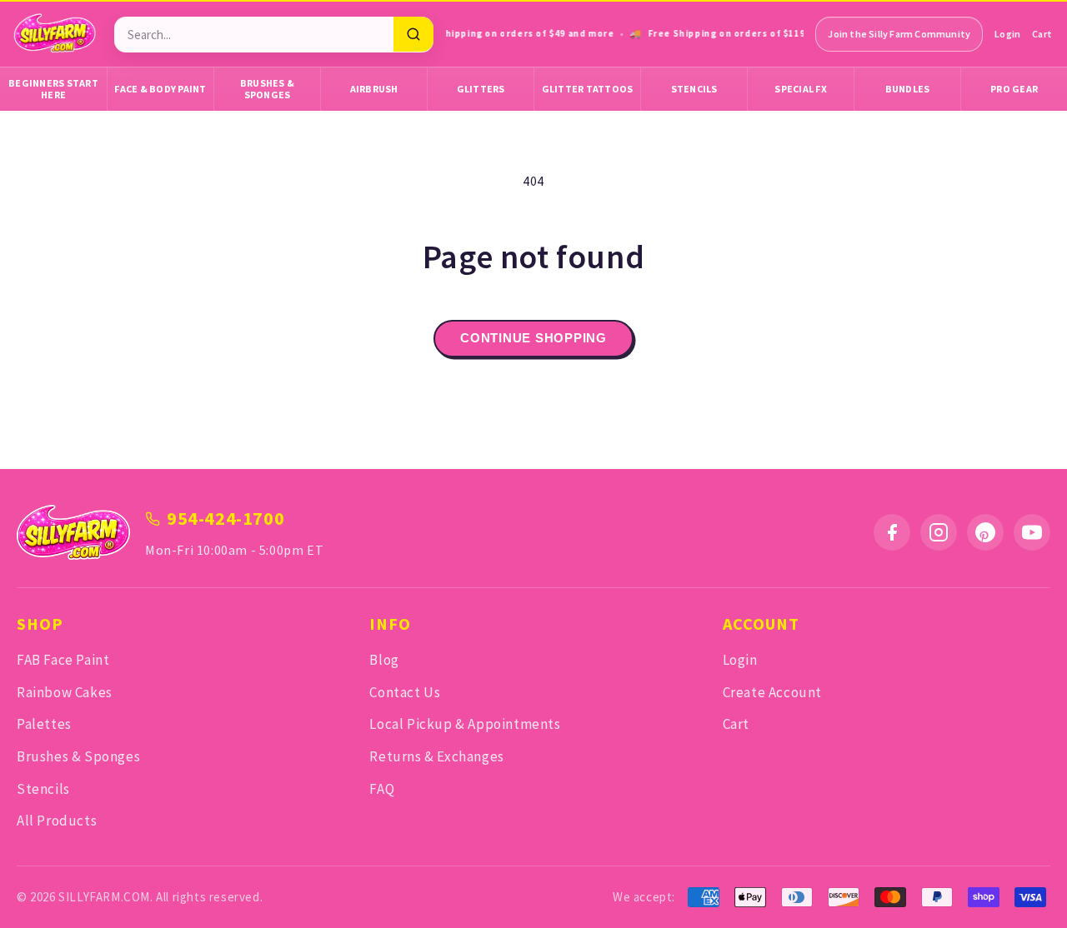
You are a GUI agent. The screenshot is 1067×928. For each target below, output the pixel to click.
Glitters (481, 88)
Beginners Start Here (53, 89)
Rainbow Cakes (65, 692)
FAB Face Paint (63, 660)
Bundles (907, 88)
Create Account (772, 692)
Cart (1042, 33)
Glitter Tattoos (588, 88)
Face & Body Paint (160, 88)
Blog (383, 660)
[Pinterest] (985, 532)
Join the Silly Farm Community (899, 33)
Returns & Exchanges (436, 756)
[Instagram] (938, 532)
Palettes (44, 724)
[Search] (413, 34)
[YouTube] (1032, 532)
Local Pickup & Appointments (464, 724)
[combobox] (253, 34)
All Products (57, 820)
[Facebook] (892, 532)
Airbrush (374, 88)
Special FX (800, 88)
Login (1007, 33)
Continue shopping (533, 338)
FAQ (381, 789)
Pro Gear (1014, 88)
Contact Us (404, 692)
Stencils (694, 88)
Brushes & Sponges (267, 89)
